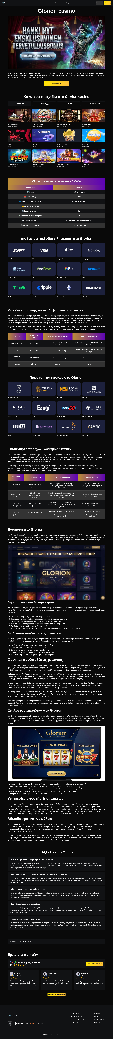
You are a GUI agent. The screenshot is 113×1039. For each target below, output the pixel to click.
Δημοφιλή (18, 103)
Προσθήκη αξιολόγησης (94, 963)
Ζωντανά (43, 103)
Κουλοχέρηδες (92, 103)
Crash (68, 103)
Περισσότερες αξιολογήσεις (56, 994)
